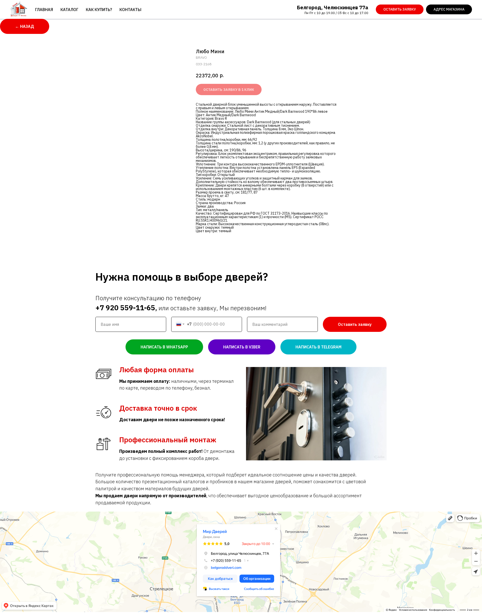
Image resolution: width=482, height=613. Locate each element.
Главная (44, 9)
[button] (400, 10)
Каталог (69, 9)
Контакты (130, 9)
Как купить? (99, 9)
